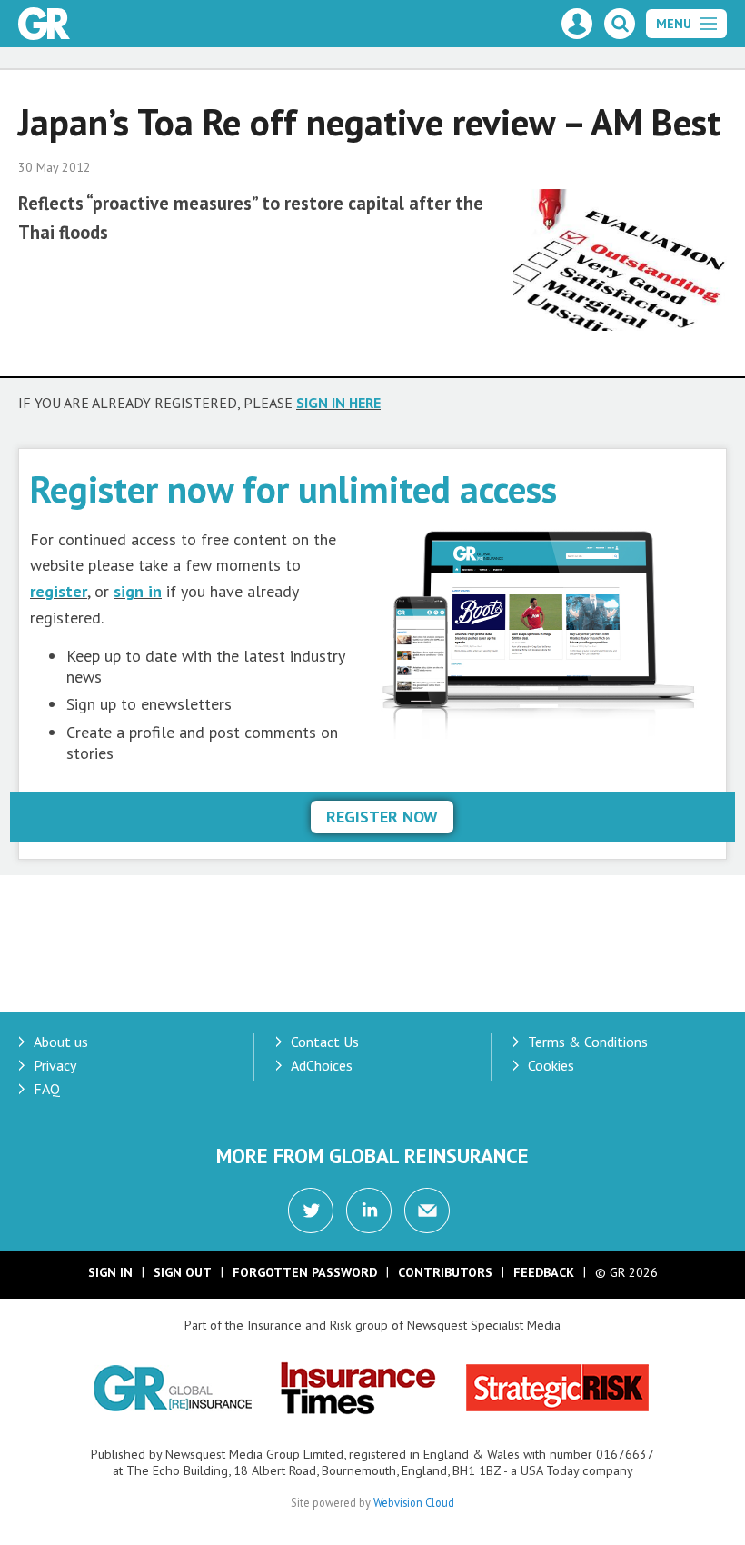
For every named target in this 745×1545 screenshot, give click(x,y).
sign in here (338, 403)
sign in (138, 591)
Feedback (543, 1272)
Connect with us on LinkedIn (368, 1210)
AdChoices (322, 1065)
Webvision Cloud (413, 1502)
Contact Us (325, 1041)
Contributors (445, 1272)
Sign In (110, 1272)
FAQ (47, 1089)
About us (61, 1041)
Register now (382, 816)
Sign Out (183, 1272)
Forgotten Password (305, 1272)
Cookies (551, 1065)
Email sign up (427, 1210)
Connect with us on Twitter (310, 1210)
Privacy (55, 1065)
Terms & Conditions (588, 1041)
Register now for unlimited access (293, 488)
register (58, 591)
